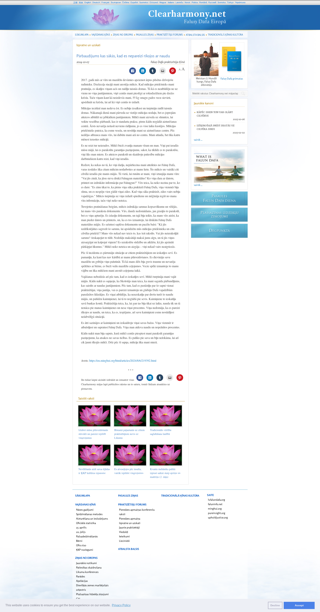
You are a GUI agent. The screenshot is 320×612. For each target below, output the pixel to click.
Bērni (79, 540)
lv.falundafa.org (216, 499)
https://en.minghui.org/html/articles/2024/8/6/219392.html (122, 360)
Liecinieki (124, 540)
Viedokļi (123, 531)
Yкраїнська (240, 2)
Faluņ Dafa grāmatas (232, 78)
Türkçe (230, 2)
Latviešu (179, 2)
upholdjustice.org (218, 517)
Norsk (187, 2)
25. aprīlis (81, 527)
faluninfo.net (215, 504)
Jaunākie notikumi (86, 563)
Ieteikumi (124, 536)
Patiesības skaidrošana (88, 567)
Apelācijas (82, 580)
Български (116, 2)
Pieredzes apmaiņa (129, 518)
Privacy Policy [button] (121, 605)
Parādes (80, 576)
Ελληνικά (154, 2)
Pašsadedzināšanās (87, 536)
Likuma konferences (87, 571)
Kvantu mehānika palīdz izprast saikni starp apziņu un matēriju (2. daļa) (165, 473)
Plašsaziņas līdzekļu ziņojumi (92, 594)
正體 (75, 2)
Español (134, 2)
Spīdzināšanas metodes (89, 514)
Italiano (171, 2)
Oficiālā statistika (86, 523)
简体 (81, 2)
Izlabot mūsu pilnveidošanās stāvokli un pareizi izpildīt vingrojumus (93, 433)
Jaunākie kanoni (204, 103)
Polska (195, 2)
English (87, 2)
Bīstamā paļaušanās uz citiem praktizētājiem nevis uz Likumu (129, 433)
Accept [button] (299, 605)
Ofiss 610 (81, 545)
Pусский (212, 2)
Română (203, 2)
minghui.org (215, 508)
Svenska (222, 2)
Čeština (125, 2)
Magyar (162, 2)
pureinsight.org (216, 513)
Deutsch (96, 2)
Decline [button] (275, 605)
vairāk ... (198, 139)
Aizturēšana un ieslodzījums (92, 518)
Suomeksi (143, 2)
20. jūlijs (81, 531)
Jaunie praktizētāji (129, 527)
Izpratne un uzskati (88, 45)
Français (105, 2)
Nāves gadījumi (85, 509)
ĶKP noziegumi (84, 549)
